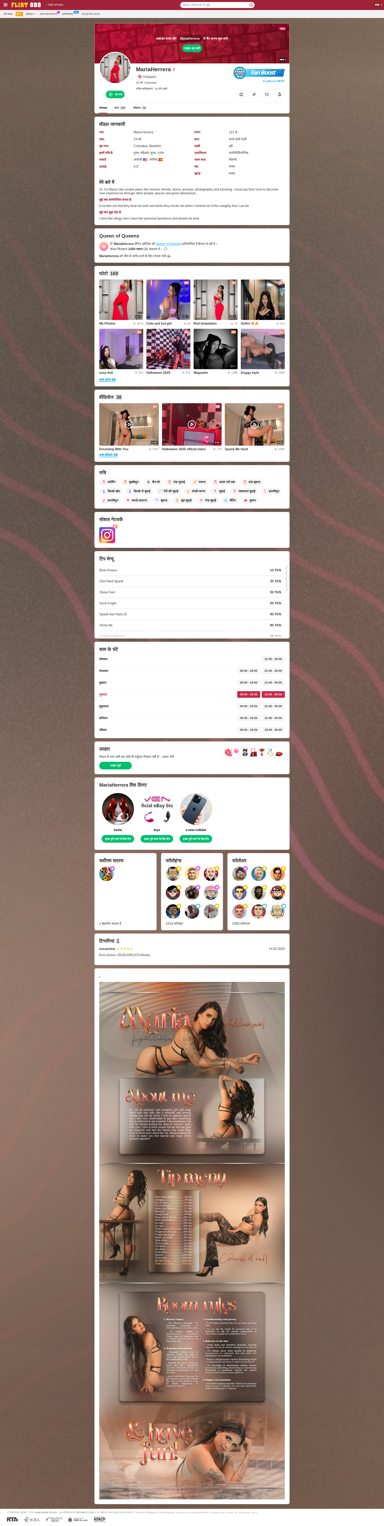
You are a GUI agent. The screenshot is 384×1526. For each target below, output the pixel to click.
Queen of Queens (168, 244)
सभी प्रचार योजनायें (48, 14)
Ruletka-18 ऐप (91, 14)
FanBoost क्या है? (274, 81)
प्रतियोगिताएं (67, 14)
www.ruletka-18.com (46, 1512)
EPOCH (68, 1512)
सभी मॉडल (8, 14)
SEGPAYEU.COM (84, 1512)
